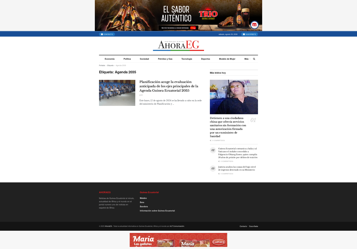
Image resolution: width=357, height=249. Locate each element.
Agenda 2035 (121, 65)
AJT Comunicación (177, 226)
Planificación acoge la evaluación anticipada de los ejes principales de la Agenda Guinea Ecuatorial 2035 (168, 86)
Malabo (143, 198)
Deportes (205, 58)
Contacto (108, 34)
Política (127, 58)
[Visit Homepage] (178, 45)
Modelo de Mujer (227, 58)
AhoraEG (108, 226)
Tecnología (186, 58)
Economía (109, 58)
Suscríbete (250, 34)
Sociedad (144, 58)
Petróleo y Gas (165, 58)
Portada (102, 65)
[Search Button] (254, 58)
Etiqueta (110, 65)
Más (246, 58)
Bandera (144, 206)
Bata (142, 202)
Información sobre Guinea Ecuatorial (157, 210)
